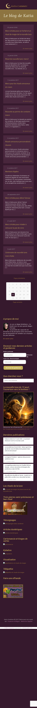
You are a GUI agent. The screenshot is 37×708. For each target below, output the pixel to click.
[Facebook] (17, 624)
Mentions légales (12, 172)
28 (24, 298)
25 (13, 298)
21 (16, 294)
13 (9, 291)
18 (27, 291)
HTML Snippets (9, 628)
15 (16, 291)
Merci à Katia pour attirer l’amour (17, 198)
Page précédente (19, 278)
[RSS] (20, 624)
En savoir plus (27, 48)
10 (20, 288)
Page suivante (17, 302)
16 (20, 291)
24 (27, 294)
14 (13, 291)
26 (16, 298)
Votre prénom (8, 351)
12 (27, 288)
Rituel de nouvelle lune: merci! (17, 59)
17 (24, 291)
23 (24, 294)
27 (20, 298)
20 (13, 294)
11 (24, 288)
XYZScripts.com (27, 628)
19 (9, 294)
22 (20, 294)
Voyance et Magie (13, 621)
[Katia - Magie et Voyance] (16, 4)
